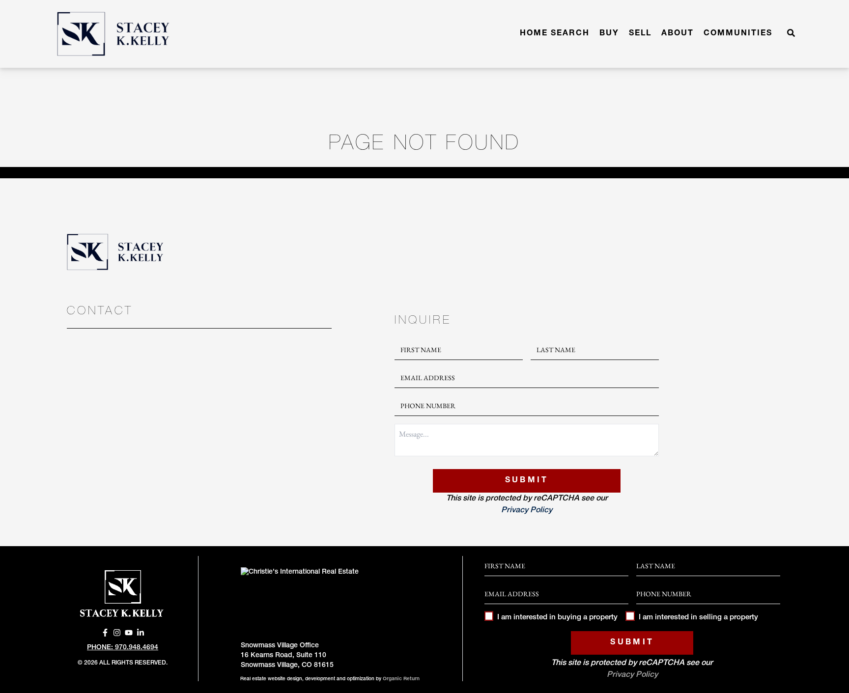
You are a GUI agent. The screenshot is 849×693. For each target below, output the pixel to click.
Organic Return (401, 679)
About (677, 34)
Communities (738, 34)
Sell (640, 34)
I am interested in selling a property (698, 617)
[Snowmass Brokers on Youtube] (129, 633)
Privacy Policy (526, 511)
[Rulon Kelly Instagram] (117, 633)
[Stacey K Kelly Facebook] (105, 633)
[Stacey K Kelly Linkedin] (140, 633)
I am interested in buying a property (557, 617)
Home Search (555, 34)
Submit (527, 481)
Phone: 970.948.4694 (122, 647)
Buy (609, 34)
